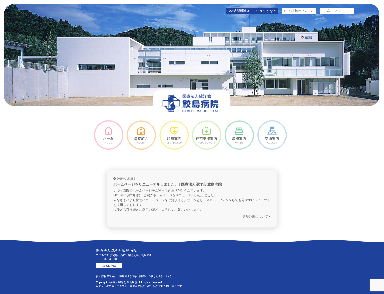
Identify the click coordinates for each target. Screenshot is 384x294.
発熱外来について (255, 216)
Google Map (109, 265)
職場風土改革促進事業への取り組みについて (145, 276)
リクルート (338, 11)
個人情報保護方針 (106, 276)
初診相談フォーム (300, 11)
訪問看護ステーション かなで (254, 11)
